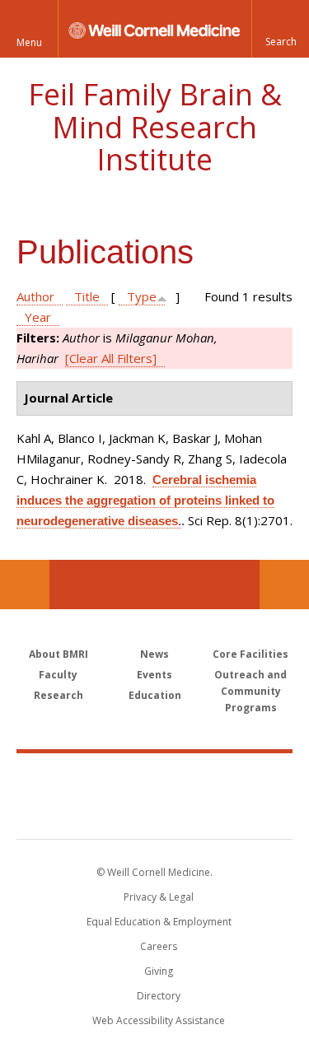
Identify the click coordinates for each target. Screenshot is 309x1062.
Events (154, 675)
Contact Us (284, 584)
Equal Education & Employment (159, 922)
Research (58, 695)
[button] (280, 29)
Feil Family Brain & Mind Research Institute (155, 126)
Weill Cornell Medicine (155, 778)
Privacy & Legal (159, 897)
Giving (158, 971)
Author (35, 296)
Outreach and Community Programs (250, 691)
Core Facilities (250, 654)
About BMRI (58, 654)
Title (87, 296)
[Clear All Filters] (111, 358)
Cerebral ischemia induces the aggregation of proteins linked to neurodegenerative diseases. (145, 500)
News (154, 654)
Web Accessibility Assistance (158, 1020)
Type (142, 296)
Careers (158, 946)
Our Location (24, 584)
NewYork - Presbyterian (154, 812)
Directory (158, 996)
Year (38, 317)
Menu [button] (29, 42)
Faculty (58, 675)
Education (155, 695)
